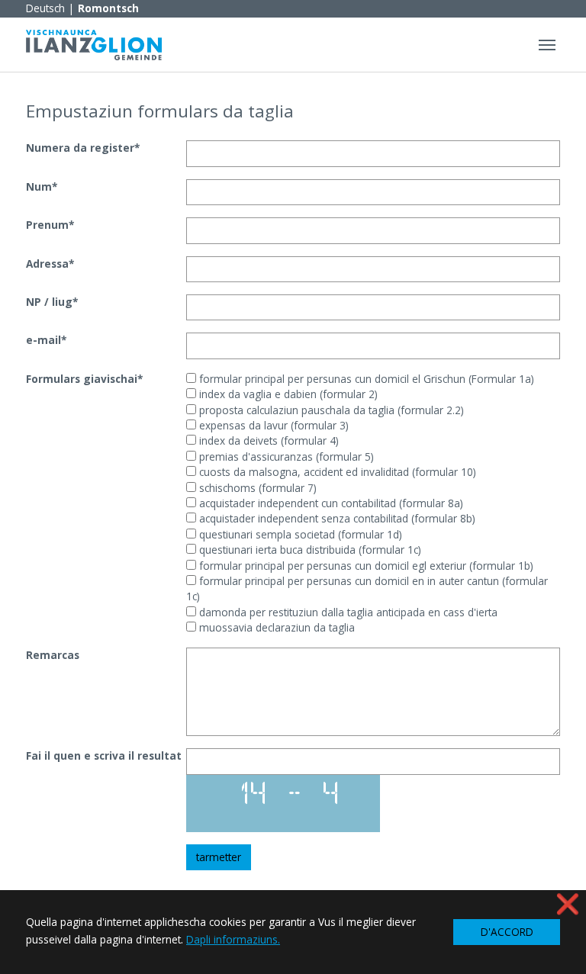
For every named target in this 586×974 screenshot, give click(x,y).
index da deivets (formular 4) (267, 440)
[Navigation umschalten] (547, 45)
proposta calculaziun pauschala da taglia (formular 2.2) (330, 410)
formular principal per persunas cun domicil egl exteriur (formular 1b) (364, 565)
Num (41, 186)
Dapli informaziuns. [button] (233, 939)
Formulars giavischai (84, 378)
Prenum (50, 224)
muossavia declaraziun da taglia (275, 627)
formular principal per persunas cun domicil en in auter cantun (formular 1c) (367, 588)
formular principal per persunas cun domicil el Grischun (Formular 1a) (365, 378)
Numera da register (83, 147)
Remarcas (52, 655)
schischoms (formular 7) (256, 488)
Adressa (50, 263)
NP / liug (52, 301)
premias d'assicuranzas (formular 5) (285, 456)
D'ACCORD (507, 931)
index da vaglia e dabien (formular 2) (287, 394)
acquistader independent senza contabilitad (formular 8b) (335, 518)
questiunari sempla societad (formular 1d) (299, 534)
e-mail (46, 340)
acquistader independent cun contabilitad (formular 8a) (329, 503)
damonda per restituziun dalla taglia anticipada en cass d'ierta (346, 612)
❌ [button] (567, 903)
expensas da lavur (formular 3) (272, 425)
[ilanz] (94, 44)
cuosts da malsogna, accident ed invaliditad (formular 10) (336, 471)
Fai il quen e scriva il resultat (104, 755)
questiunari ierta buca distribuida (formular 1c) (308, 549)
